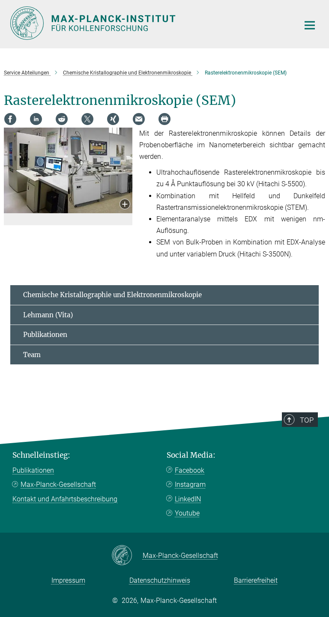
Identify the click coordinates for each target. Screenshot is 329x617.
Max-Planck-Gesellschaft (58, 484)
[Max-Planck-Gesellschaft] (127, 555)
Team (32, 355)
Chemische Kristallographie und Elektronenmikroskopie (112, 295)
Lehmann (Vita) (48, 315)
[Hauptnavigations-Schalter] (309, 25)
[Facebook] (10, 119)
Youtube (187, 513)
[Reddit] (61, 119)
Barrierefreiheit (256, 580)
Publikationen (45, 335)
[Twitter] (87, 119)
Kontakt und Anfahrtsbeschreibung (64, 499)
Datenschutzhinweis (159, 580)
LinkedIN (188, 499)
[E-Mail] (138, 119)
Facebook (189, 470)
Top (307, 420)
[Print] (164, 119)
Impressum (68, 580)
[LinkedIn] (36, 119)
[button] (125, 205)
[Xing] (113, 119)
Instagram (190, 484)
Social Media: (191, 455)
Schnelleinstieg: (41, 455)
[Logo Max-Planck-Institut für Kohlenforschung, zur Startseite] (149, 23)
